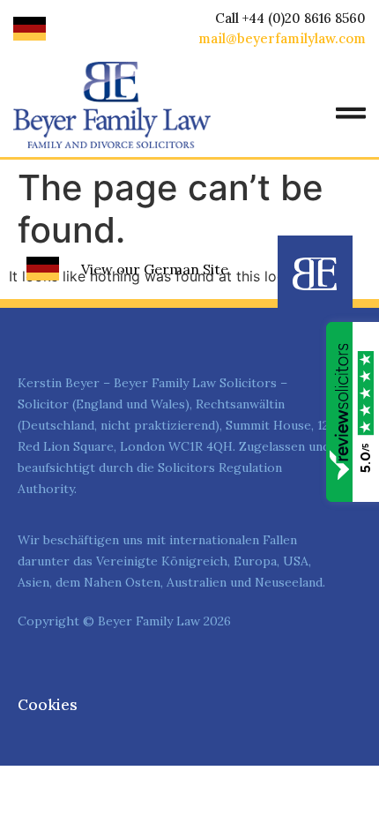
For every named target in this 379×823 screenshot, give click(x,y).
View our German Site (154, 269)
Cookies (48, 705)
